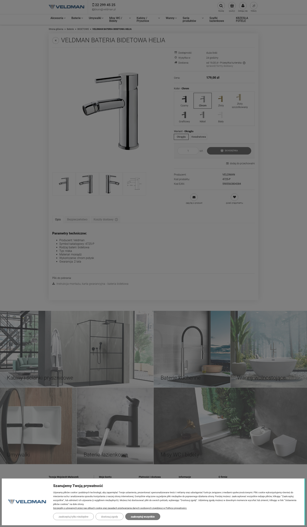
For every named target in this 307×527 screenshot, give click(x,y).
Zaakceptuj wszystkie (143, 516)
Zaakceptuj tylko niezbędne (73, 516)
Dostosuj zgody (109, 516)
